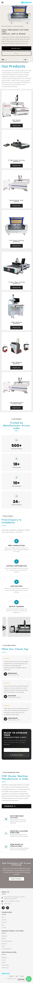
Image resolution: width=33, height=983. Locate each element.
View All (16, 53)
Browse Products (17, 755)
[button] (2, 2)
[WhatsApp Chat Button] (28, 978)
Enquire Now (15, 48)
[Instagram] (7, 907)
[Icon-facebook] (3, 907)
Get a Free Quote (17, 750)
